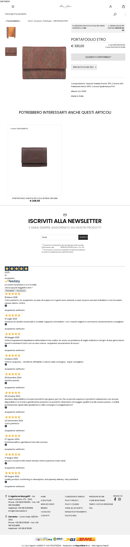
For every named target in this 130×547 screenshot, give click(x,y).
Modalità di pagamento (76, 512)
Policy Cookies (72, 504)
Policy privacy (72, 500)
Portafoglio (47, 21)
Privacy (57, 247)
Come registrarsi (97, 500)
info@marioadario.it (17, 511)
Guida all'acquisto (74, 508)
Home (30, 21)
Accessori (38, 21)
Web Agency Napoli (100, 545)
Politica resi (70, 515)
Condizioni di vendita (75, 496)
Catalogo (46, 512)
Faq (91, 508)
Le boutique (46, 500)
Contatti (45, 515)
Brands (44, 508)
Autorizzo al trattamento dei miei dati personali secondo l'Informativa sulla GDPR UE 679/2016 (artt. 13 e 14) (63, 246)
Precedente (10, 291)
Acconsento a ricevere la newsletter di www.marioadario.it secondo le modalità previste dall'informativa (63, 251)
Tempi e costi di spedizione (101, 504)
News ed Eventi (47, 504)
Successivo (21, 291)
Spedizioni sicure (96, 496)
